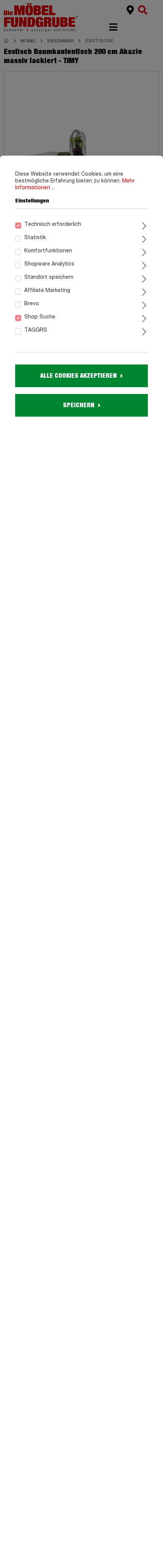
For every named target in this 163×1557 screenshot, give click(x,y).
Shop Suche (39, 317)
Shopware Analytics (49, 264)
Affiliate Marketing (47, 290)
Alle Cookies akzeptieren (78, 376)
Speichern (78, 405)
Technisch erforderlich (52, 224)
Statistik (35, 237)
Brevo (31, 303)
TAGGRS (35, 330)
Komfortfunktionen (48, 250)
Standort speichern (49, 277)
